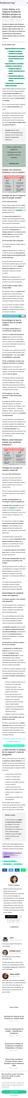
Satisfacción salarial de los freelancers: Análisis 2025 (14, 1017)
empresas (12, 507)
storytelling (19, 210)
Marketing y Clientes (8, 21)
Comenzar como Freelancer (10, 861)
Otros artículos (11, 916)
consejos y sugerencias (11, 967)
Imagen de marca (7, 864)
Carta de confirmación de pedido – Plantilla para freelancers (14, 1031)
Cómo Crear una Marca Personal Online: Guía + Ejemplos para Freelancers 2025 (14, 1062)
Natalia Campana (9, 19)
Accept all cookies (14, 1091)
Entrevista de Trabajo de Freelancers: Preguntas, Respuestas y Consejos (14, 1046)
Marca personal (18, 864)
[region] (14, 1085)
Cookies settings (14, 1095)
